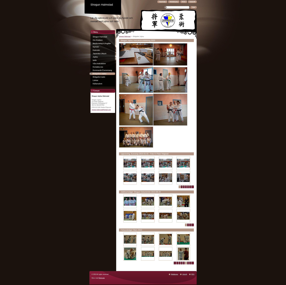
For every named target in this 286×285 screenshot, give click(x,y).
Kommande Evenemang (102, 70)
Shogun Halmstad (100, 37)
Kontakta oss (98, 67)
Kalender (96, 50)
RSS (192, 274)
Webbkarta (174, 274)
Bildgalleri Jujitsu (99, 74)
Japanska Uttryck (99, 53)
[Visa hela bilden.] (130, 163)
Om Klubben (98, 40)
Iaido (95, 60)
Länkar (95, 80)
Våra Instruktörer (99, 64)
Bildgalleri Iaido (99, 77)
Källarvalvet (97, 84)
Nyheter (96, 47)
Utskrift (184, 274)
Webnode (102, 278)
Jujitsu (95, 57)
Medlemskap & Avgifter (102, 43)
